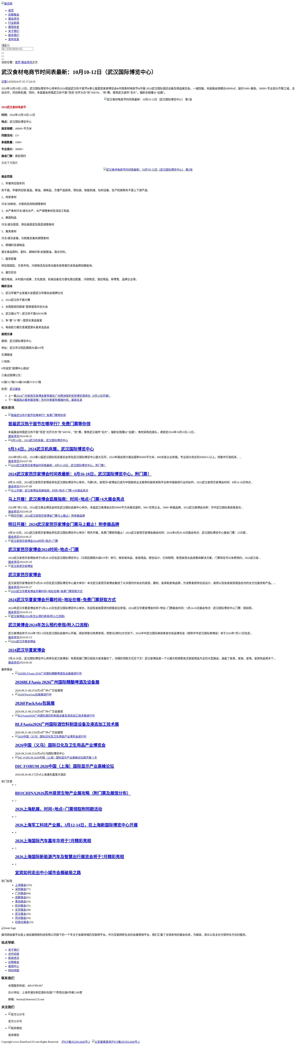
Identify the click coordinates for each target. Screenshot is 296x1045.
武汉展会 (15, 389)
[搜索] (2, 53)
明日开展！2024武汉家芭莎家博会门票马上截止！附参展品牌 (63, 524)
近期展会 (13, 14)
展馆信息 (13, 27)
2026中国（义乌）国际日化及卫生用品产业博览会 (60, 745)
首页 (11, 10)
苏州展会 (20, 918)
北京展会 (20, 909)
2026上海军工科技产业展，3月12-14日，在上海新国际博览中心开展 (76, 825)
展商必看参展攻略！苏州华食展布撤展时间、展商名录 (49, 399)
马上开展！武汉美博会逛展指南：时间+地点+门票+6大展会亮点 (66, 499)
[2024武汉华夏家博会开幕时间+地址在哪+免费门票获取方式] (45, 591)
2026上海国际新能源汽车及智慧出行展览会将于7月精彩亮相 (69, 857)
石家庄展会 (22, 922)
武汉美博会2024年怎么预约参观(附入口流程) (48, 625)
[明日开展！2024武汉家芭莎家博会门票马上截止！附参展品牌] (46, 515)
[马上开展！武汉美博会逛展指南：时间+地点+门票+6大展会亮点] (48, 490)
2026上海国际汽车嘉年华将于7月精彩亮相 (53, 841)
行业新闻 (13, 22)
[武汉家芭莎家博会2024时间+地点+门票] (33, 540)
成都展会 (20, 897)
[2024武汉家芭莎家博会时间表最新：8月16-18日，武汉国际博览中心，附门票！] (57, 465)
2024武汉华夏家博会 (26, 650)
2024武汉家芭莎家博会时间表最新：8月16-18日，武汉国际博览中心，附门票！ (79, 474)
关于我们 (13, 31)
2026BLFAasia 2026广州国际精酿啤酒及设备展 (57, 682)
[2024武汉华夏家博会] (22, 641)
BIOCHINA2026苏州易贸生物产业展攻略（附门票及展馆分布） (73, 793)
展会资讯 (13, 18)
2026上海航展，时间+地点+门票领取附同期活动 (58, 809)
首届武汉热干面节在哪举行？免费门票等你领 (49, 424)
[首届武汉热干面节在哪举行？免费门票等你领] (37, 415)
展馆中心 (13, 966)
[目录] (2, 56)
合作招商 (13, 953)
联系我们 (13, 35)
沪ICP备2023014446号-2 (75, 1041)
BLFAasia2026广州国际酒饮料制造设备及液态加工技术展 (67, 724)
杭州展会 (20, 905)
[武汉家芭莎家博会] (20, 566)
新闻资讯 (13, 958)
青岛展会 (20, 901)
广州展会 (20, 893)
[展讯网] (6, 3)
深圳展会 (20, 889)
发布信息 (13, 39)
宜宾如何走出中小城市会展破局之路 (48, 872)
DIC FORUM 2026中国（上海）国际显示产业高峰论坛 (64, 766)
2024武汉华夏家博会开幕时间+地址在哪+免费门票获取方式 (62, 600)
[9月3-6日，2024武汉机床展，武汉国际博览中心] (38, 440)
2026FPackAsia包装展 (35, 703)
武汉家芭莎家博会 (24, 575)
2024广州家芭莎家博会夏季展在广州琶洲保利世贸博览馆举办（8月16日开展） (63, 395)
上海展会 (20, 885)
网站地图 (13, 970)
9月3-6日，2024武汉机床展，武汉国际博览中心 (51, 449)
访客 (4, 81)
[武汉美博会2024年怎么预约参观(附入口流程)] (36, 616)
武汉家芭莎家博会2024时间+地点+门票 (43, 549)
